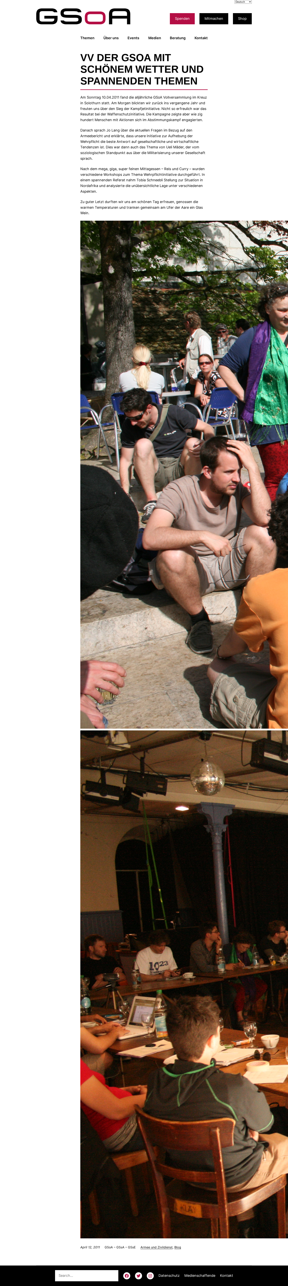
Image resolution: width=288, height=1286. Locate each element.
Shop (242, 18)
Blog (177, 1247)
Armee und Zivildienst (156, 1247)
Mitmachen (214, 18)
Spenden (182, 18)
